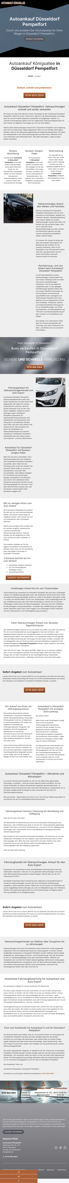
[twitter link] (60, 1147)
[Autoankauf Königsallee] (13, 3)
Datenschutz (61, 1170)
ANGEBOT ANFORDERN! (34, 39)
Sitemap (41, 1170)
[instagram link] (56, 1147)
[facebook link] (65, 1147)
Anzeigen (37, 76)
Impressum (51, 1170)
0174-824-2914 (34, 95)
